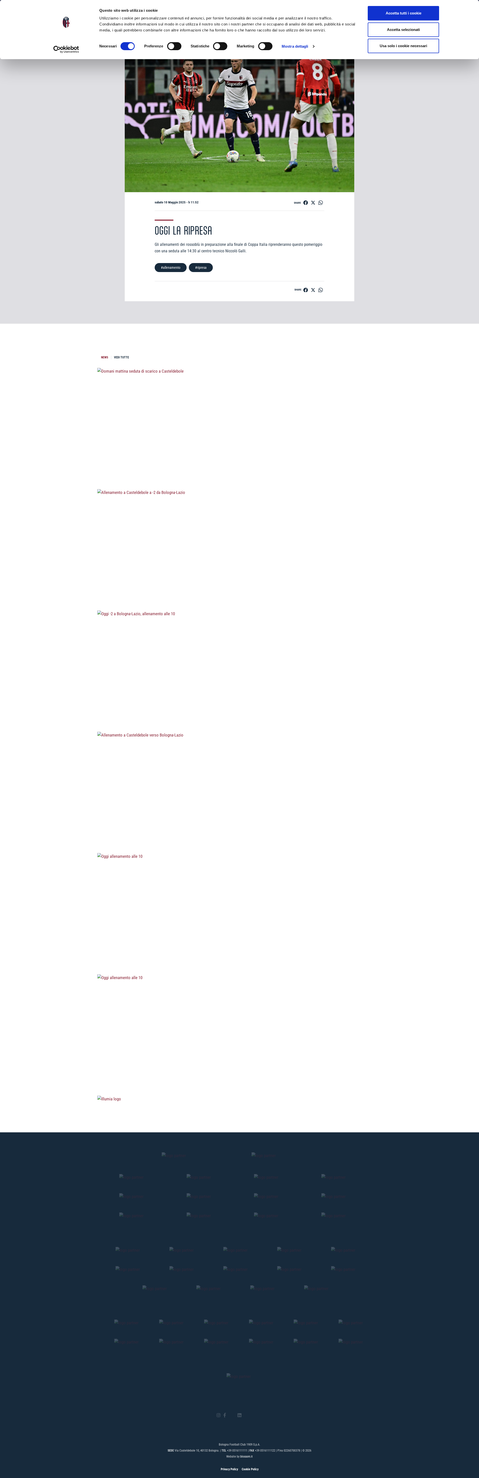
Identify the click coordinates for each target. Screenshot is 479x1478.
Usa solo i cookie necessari (403, 46)
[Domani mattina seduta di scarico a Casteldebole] (239, 462)
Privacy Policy (229, 1469)
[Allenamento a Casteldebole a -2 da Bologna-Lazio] (239, 583)
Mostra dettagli (295, 46)
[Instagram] (219, 1415)
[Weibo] (260, 1415)
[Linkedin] (239, 1415)
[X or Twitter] (232, 1415)
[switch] (174, 46)
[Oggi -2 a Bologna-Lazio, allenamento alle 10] (239, 705)
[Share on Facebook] (305, 202)
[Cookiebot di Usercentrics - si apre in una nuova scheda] (66, 49)
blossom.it (246, 1456)
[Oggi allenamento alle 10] (239, 947)
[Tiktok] (246, 1415)
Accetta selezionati (403, 29)
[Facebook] (225, 1415)
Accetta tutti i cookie (403, 13)
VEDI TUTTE (121, 357)
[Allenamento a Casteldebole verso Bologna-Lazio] (239, 826)
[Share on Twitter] (313, 202)
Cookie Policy (250, 1469)
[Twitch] (253, 1415)
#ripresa (201, 268)
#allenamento (170, 268)
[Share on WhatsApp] (320, 202)
